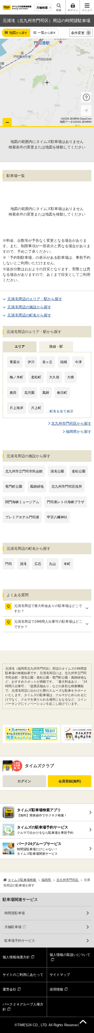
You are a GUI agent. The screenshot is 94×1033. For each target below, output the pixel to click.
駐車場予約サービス (19, 941)
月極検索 (42, 7)
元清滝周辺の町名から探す (29, 315)
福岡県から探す (78, 431)
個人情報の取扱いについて (70, 955)
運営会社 (9, 989)
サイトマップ (60, 975)
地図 (18, 33)
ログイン (24, 781)
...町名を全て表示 (59, 411)
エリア (20, 346)
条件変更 (80, 33)
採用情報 (56, 989)
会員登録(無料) (69, 781)
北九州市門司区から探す (71, 423)
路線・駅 (56, 346)
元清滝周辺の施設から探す (29, 307)
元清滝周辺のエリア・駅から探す (34, 299)
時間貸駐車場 (14, 913)
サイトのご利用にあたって (23, 975)
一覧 (47, 33)
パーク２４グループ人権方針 (23, 1007)
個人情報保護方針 (16, 957)
